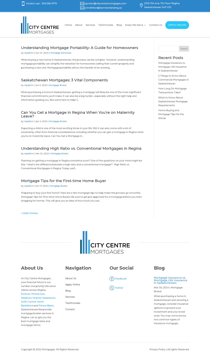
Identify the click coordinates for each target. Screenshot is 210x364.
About (78, 25)
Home (68, 25)
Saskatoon (49, 298)
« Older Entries (29, 213)
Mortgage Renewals (60, 53)
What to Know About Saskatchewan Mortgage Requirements (173, 101)
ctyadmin (29, 53)
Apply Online (72, 284)
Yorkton (37, 298)
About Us (70, 278)
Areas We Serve (134, 25)
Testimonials (105, 25)
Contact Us (155, 25)
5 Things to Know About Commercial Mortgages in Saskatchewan (173, 79)
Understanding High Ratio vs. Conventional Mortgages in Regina (81, 148)
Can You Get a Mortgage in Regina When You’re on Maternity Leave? (78, 114)
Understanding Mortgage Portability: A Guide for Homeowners (79, 47)
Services (90, 25)
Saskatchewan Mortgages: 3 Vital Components (64, 80)
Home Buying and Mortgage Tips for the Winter (171, 114)
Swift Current (28, 301)
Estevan (25, 294)
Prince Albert (46, 305)
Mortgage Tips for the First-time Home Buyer (63, 180)
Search (184, 48)
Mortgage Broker (58, 85)
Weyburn (26, 298)
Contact (70, 309)
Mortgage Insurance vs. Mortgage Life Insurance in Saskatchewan (172, 67)
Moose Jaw (38, 294)
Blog (119, 25)
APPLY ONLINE (177, 25)
